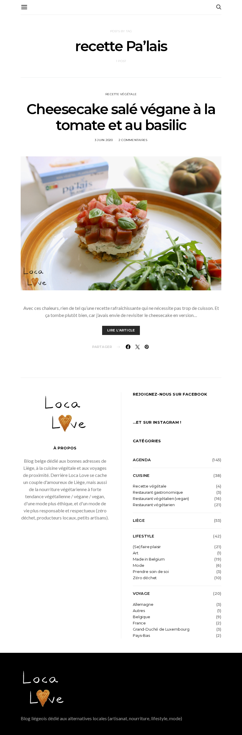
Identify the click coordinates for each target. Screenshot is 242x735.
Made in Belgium (149, 559)
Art (135, 553)
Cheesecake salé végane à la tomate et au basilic (121, 117)
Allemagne (143, 604)
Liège (139, 520)
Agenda (142, 459)
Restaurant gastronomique (158, 492)
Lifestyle (143, 536)
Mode (138, 565)
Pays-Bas (141, 635)
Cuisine (141, 475)
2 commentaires (133, 140)
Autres (139, 611)
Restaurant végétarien (154, 505)
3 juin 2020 (104, 140)
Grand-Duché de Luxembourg (161, 629)
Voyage (141, 593)
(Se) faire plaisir (147, 547)
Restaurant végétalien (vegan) (161, 499)
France (139, 623)
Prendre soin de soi (151, 572)
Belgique (141, 617)
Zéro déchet (145, 578)
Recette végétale (121, 94)
